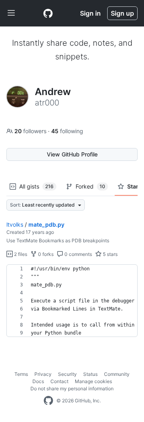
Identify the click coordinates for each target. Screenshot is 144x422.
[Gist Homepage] (48, 13)
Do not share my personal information (72, 388)
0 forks (45, 254)
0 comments (77, 254)
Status (90, 374)
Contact (59, 381)
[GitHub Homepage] (48, 401)
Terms (21, 374)
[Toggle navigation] (11, 13)
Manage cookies (93, 381)
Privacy (43, 374)
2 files (20, 254)
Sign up (122, 13)
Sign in (90, 13)
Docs (38, 381)
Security (67, 374)
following (67, 131)
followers (31, 131)
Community (117, 374)
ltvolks (14, 224)
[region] (72, 301)
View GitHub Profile (72, 154)
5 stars (110, 254)
